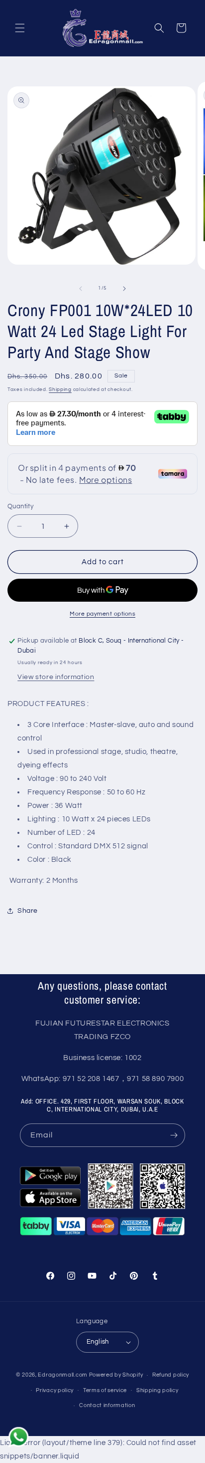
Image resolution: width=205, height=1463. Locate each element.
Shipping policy (157, 1390)
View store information (55, 677)
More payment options (102, 614)
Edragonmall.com (63, 1375)
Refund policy (170, 1375)
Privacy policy (55, 1390)
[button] (20, 28)
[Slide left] (81, 289)
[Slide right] (124, 289)
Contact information (107, 1405)
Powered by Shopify (116, 1375)
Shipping (60, 389)
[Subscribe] (174, 1135)
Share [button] (27, 910)
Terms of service (105, 1390)
